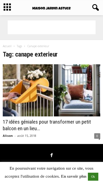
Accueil (7, 46)
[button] (94, 8)
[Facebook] (51, 155)
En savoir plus (74, 176)
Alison (8, 136)
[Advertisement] (52, 27)
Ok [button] (93, 176)
